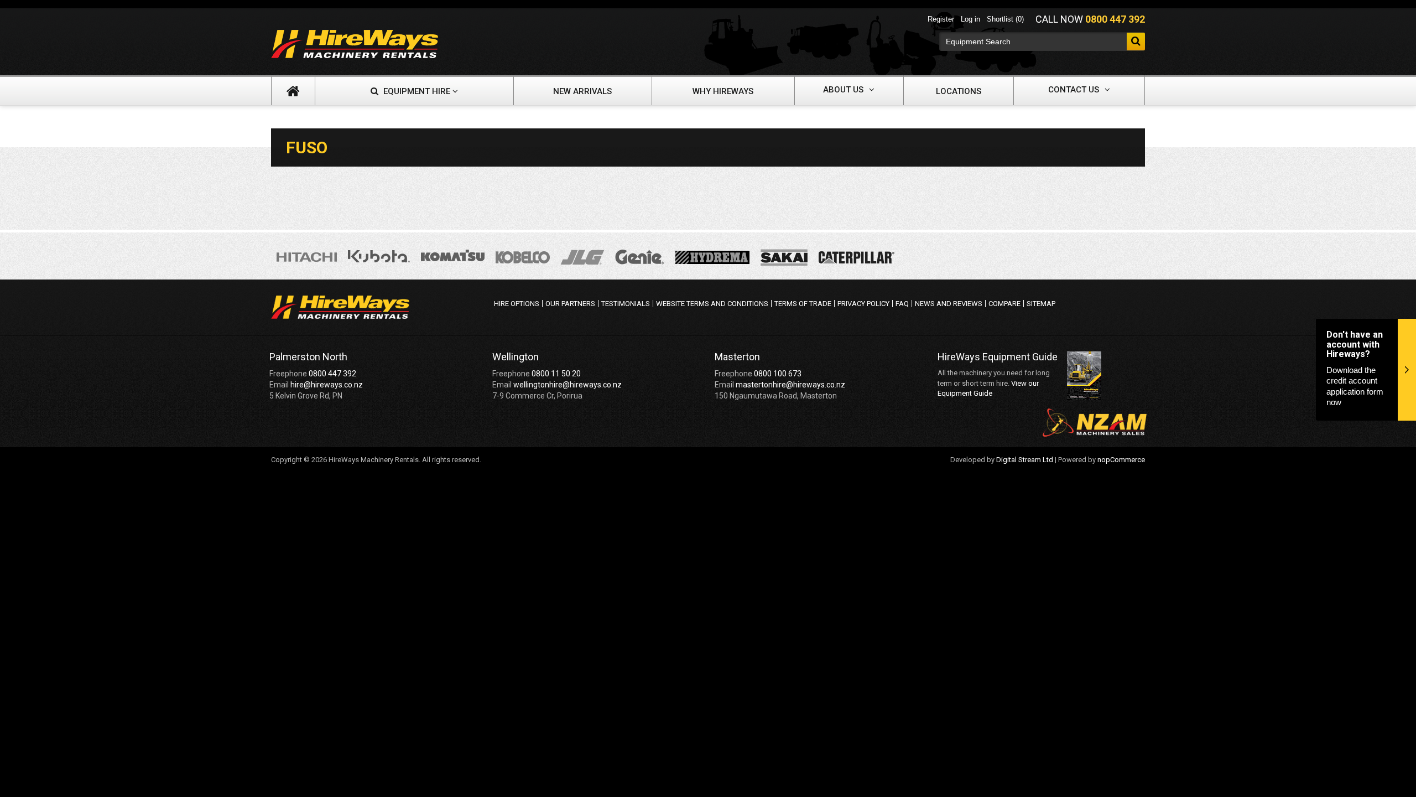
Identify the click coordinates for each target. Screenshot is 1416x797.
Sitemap (1041, 303)
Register (941, 19)
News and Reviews (948, 303)
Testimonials (625, 303)
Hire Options (516, 303)
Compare (1004, 303)
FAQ (902, 303)
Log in (970, 19)
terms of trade (802, 303)
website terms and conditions (712, 303)
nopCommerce (1121, 460)
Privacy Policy (863, 303)
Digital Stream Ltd (1024, 460)
